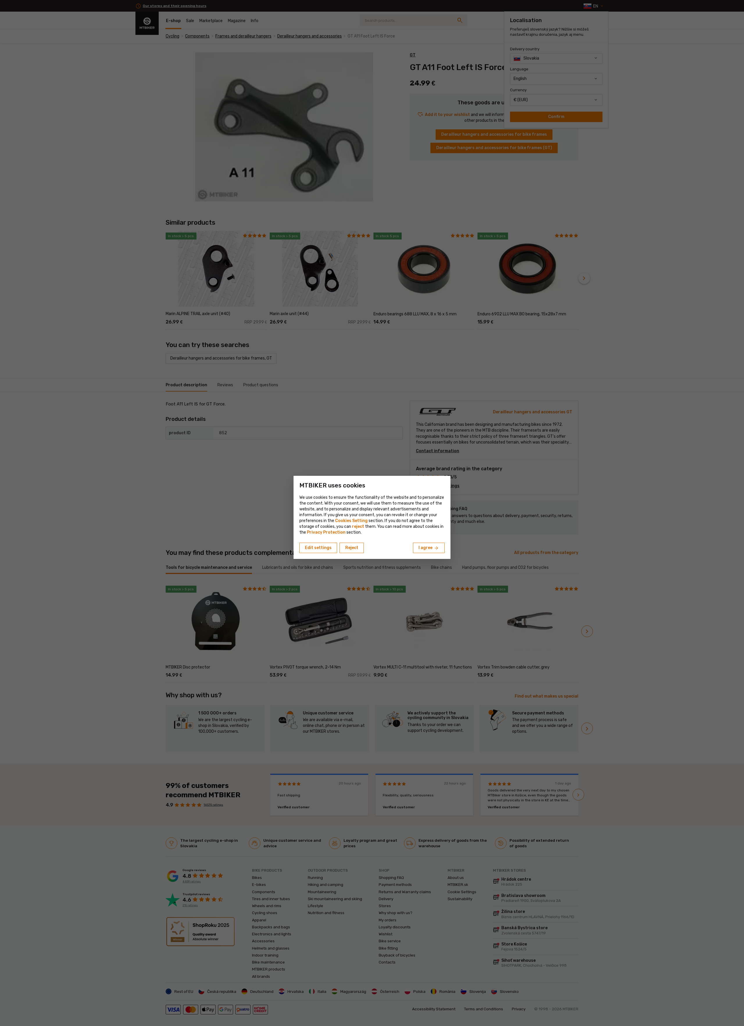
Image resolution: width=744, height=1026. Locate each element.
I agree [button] (429, 548)
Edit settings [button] (318, 547)
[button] (358, 526)
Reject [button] (351, 547)
